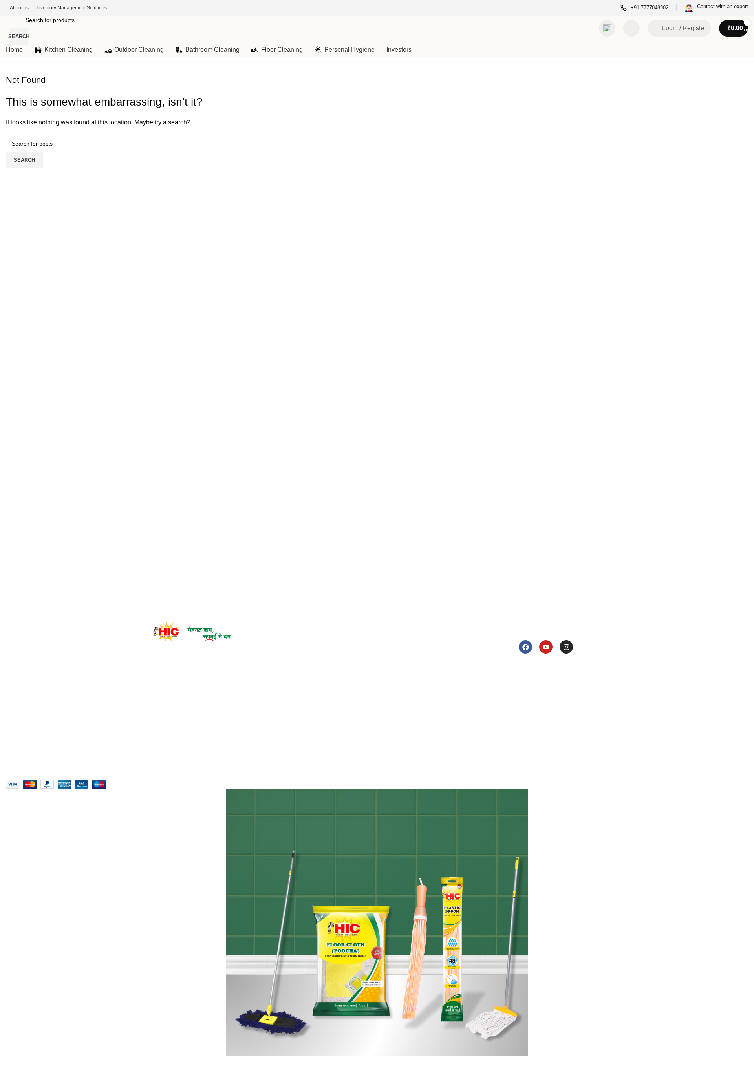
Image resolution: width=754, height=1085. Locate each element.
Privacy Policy (508, 694)
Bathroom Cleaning (290, 720)
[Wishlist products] (631, 28)
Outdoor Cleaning (288, 706)
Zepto (385, 734)
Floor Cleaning (284, 734)
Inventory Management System (192, 720)
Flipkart (387, 707)
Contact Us (167, 707)
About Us (164, 693)
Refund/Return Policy (517, 708)
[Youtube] (546, 647)
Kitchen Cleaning (287, 692)
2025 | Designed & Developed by (124, 765)
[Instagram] (566, 647)
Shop (159, 734)
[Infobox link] (644, 8)
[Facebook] (525, 647)
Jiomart (387, 720)
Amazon (388, 693)
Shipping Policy (510, 721)
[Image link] (192, 631)
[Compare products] (607, 28)
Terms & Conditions (515, 734)
